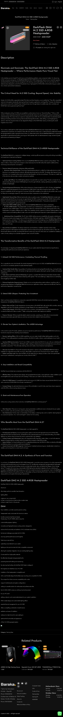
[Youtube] (22, 683)
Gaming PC (35, 697)
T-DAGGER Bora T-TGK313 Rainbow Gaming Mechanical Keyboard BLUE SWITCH (52, 667)
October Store (51, 693)
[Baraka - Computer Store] (5, 8)
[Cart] (50, 8)
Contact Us (40, 7)
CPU (33, 688)
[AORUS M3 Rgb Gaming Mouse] (11, 655)
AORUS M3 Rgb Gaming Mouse (10, 667)
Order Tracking (20, 696)
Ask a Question (53, 44)
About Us (35, 7)
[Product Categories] (47, 8)
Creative (3, 713)
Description (7, 57)
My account (20, 691)
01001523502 (20, 1)
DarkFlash (6, 480)
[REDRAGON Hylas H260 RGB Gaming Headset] (61, 27)
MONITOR (34, 699)
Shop (17, 7)
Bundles (27, 7)
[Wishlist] (7, 28)
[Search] (61, 8)
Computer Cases (36, 686)
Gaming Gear (33, 19)
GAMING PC (21, 7)
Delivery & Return (40, 44)
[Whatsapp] (18, 686)
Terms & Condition (21, 693)
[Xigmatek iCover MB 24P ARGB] (32, 655)
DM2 (13, 480)
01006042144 (12, 1)
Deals (31, 7)
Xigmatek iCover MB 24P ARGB (31, 667)
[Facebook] (18, 683)
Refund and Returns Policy (23, 704)
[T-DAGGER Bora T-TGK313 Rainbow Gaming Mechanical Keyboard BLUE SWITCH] (52, 655)
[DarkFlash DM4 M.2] (3, 27)
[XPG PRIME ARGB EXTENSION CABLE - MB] (58, 27)
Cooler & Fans (35, 691)
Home (13, 7)
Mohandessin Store (52, 686)
